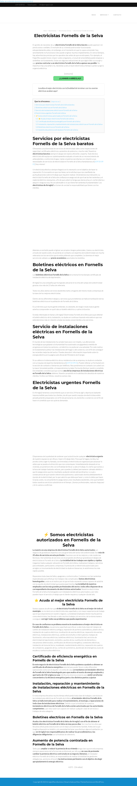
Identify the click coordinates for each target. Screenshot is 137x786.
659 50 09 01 (20, 5)
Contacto (117, 15)
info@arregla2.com (46, 5)
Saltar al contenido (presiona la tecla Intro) (16, 1)
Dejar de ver (55, 101)
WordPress (99, 782)
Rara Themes (81, 782)
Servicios (103, 15)
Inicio (94, 15)
